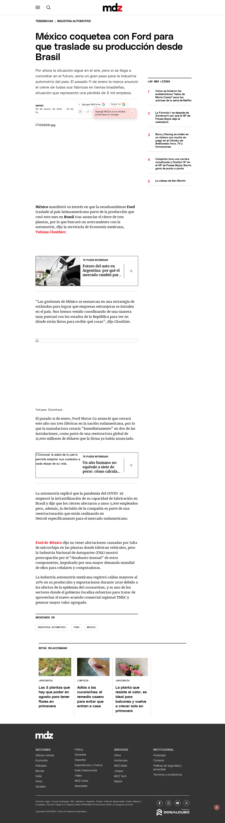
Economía (41, 760)
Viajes (78, 775)
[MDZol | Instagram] (168, 803)
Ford (76, 627)
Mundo (40, 771)
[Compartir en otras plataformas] (88, 111)
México (91, 627)
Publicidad (159, 755)
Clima (117, 755)
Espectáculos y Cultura (88, 765)
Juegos (118, 771)
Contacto (158, 760)
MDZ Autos (81, 780)
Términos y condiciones (167, 774)
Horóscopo (121, 760)
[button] (38, 7)
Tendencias (44, 21)
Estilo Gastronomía (86, 770)
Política (79, 749)
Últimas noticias (45, 755)
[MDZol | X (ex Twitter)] (186, 803)
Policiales (41, 765)
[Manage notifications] (217, 807)
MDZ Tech (120, 776)
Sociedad (80, 754)
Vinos (39, 781)
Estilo (39, 776)
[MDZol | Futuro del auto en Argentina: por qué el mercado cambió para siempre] (131, 271)
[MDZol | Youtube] (177, 803)
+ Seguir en (115, 104)
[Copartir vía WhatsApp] (80, 111)
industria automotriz (52, 627)
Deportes (80, 759)
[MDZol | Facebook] (159, 803)
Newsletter (81, 786)
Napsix (40, 106)
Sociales (41, 786)
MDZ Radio (120, 765)
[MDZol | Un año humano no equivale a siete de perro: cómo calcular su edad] (131, 465)
